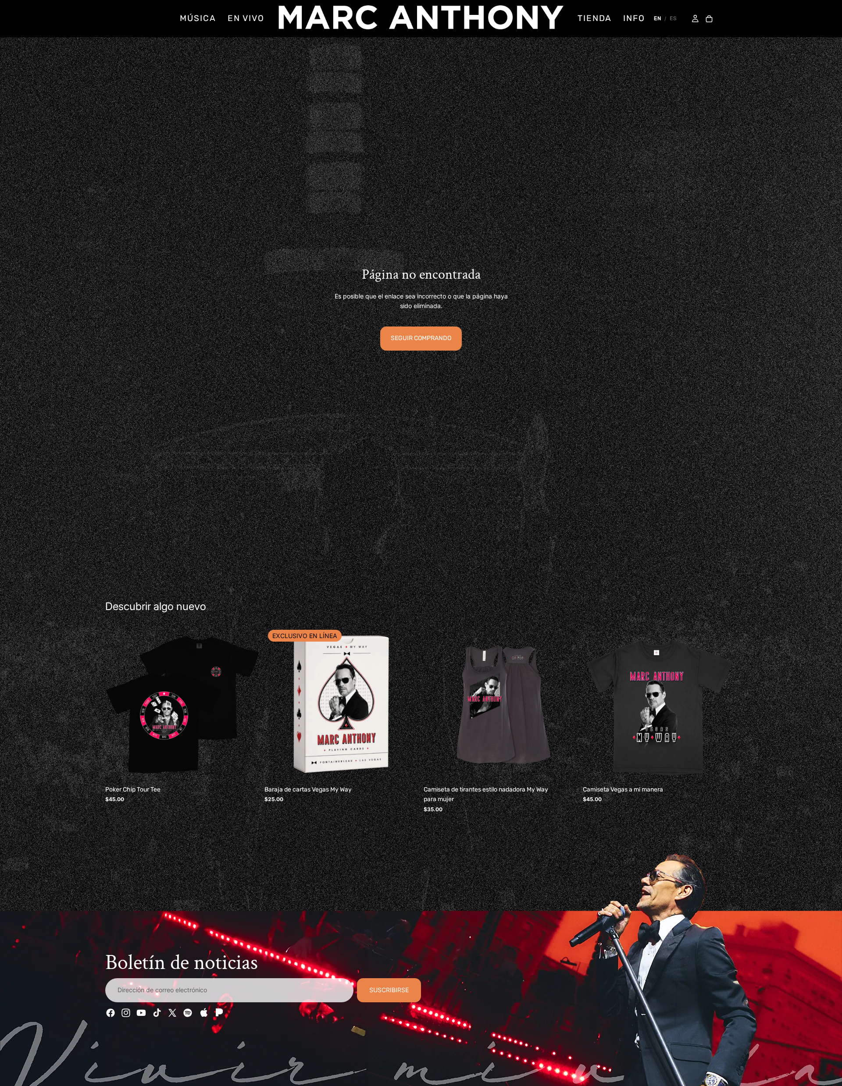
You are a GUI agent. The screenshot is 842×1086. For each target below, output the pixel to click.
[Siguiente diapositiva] (246, 704)
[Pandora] (218, 1013)
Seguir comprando (421, 338)
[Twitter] (172, 1013)
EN (657, 18)
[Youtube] (141, 1013)
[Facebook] (110, 1013)
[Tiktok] (157, 1013)
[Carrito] (709, 19)
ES (673, 18)
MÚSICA (198, 18)
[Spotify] (187, 1013)
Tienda (595, 18)
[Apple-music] (203, 1013)
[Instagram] (126, 1013)
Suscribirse (389, 990)
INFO (634, 18)
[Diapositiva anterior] (118, 704)
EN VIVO (246, 18)
